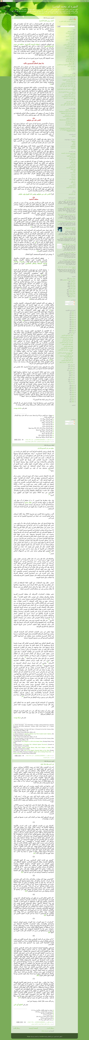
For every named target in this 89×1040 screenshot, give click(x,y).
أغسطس (71, 370)
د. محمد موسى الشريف (70, 36)
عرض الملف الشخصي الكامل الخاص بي (67, 21)
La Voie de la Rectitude (70, 124)
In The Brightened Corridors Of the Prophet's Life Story (67, 130)
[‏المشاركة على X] (17, 439)
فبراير (71, 381)
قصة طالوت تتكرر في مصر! (69, 252)
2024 (72, 315)
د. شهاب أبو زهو (72, 63)
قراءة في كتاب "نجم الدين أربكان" (66, 362)
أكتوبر (71, 366)
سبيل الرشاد (72, 78)
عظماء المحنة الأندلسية (32, 44)
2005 (72, 401)
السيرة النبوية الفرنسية (70, 81)
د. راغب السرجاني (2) (70, 56)
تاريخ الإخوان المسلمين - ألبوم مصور (68, 104)
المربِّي (74, 184)
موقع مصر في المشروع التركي (46, 448)
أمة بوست (73, 177)
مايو (72, 375)
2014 (72, 385)
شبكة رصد (73, 164)
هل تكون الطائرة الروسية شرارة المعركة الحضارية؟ (66, 356)
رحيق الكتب (73, 281)
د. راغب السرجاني (71, 54)
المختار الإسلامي (72, 185)
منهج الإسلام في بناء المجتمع (69, 98)
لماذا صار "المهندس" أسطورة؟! (69, 236)
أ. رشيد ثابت (72, 68)
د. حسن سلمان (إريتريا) (70, 61)
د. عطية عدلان (72, 38)
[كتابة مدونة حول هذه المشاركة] (19, 439)
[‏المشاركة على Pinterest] (15, 439)
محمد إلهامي (71, 19)
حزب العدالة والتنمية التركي (69, 94)
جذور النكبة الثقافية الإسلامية (67, 360)
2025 (72, 313)
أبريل (71, 377)
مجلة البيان (73, 160)
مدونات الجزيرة (72, 159)
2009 (72, 394)
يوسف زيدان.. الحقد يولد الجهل (69, 244)
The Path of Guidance (70, 123)
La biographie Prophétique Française (67, 128)
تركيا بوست (17, 717)
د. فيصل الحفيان (72, 34)
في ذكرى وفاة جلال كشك (47, 764)
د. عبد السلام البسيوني (70, 58)
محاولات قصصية (72, 291)
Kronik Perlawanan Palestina (69, 116)
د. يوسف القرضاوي (71, 31)
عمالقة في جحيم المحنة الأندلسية (66, 342)
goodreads (73, 146)
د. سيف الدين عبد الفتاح (70, 39)
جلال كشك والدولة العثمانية (67, 340)
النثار (74, 99)
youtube (73, 144)
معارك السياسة (46, 757)
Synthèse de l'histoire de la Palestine (67, 111)
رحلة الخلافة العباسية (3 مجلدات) (68, 83)
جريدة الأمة (73, 182)
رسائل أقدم (17, 1028)
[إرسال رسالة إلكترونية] (23, 439)
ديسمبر (71, 333)
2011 (73, 390)
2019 (72, 324)
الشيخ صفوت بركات (71, 66)
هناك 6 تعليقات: (30, 1022)
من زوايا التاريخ (72, 294)
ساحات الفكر (33, 441)
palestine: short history (70, 109)
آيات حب (73, 192)
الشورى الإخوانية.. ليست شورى (69, 259)
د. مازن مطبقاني (72, 53)
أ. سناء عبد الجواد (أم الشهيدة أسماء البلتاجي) (66, 64)
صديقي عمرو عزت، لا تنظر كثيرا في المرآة (66, 214)
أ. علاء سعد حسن (71, 69)
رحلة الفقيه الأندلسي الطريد (67, 344)
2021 (72, 321)
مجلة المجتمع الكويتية (71, 155)
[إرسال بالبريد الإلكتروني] (20, 439)
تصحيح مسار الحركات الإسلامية (43, 441)
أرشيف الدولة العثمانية (70, 187)
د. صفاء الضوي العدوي (70, 46)
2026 (72, 312)
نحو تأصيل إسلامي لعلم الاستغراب (68, 96)
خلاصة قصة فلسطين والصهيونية (69, 79)
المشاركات (71, 301)
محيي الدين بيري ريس (70, 101)
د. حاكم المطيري (72, 49)
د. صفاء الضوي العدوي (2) (70, 48)
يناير (72, 383)
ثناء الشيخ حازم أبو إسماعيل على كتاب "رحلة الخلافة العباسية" (69, 228)
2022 (72, 319)
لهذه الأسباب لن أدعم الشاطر (69, 207)
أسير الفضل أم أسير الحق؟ (69, 199)
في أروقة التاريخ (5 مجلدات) (69, 74)
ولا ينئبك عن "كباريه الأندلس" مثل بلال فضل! (66, 221)
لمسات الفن (73, 288)
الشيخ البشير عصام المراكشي (69, 44)
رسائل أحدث (50, 1028)
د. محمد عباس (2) (71, 43)
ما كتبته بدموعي (34, 1024)
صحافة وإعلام (72, 284)
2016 (72, 330)
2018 (72, 326)
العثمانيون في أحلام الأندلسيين (67, 348)
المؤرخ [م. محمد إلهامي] (65, 6)
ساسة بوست (18, 408)
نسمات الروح (72, 296)
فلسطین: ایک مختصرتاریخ (70, 114)
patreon (73, 136)
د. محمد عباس (72, 41)
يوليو (72, 372)
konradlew (41, 1036)
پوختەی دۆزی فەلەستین (70, 121)
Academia (73, 148)
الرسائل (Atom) (45, 1031)
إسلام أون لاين (72, 165)
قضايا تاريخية (27, 441)
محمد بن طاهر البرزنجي (70, 59)
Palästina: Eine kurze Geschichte (68, 113)
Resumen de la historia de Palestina (67, 119)
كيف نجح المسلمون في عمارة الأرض (67, 84)
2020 (72, 323)
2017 (72, 328)
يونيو (72, 373)
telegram (73, 141)
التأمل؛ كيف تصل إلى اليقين (69, 103)
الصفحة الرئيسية (33, 1028)
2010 (72, 392)
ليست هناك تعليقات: (29, 439)
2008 (72, 396)
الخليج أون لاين (18, 1004)
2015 (72, 332)
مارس (71, 379)
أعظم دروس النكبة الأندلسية (46, 20)
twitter (74, 143)
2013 (72, 387)
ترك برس (73, 180)
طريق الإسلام (72, 162)
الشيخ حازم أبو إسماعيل (70, 33)
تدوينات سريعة (72, 278)
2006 (72, 399)
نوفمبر (71, 364)
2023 (72, 317)
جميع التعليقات (71, 304)
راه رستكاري (72, 126)
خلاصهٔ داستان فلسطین (70, 118)
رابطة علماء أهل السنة (70, 167)
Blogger (29, 1036)
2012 (72, 388)
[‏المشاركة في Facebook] (16, 439)
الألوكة (74, 170)
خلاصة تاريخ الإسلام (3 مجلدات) (69, 76)
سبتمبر (71, 368)
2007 (72, 398)
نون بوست (73, 174)
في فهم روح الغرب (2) (68, 358)
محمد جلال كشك (72, 194)
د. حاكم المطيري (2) (71, 51)
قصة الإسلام (72, 169)
